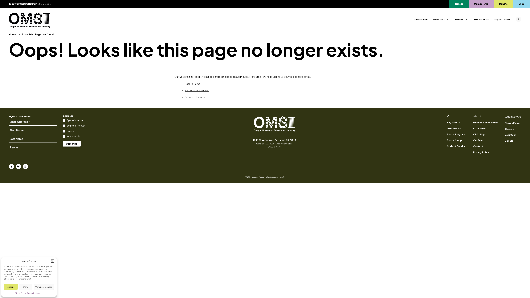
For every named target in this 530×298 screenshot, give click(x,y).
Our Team (478, 140)
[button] (52, 261)
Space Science (75, 120)
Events (70, 131)
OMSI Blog (479, 134)
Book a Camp (454, 140)
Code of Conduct (457, 146)
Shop (522, 3)
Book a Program (456, 134)
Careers (509, 128)
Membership (481, 3)
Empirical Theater (76, 125)
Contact (478, 146)
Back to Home (192, 83)
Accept (10, 286)
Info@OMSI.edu (286, 144)
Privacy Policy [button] (20, 293)
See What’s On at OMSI (197, 90)
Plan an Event (512, 123)
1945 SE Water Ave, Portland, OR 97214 (274, 140)
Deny (25, 286)
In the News (479, 128)
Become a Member (195, 97)
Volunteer (510, 134)
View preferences (43, 286)
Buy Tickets (453, 122)
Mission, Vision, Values (485, 122)
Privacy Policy (481, 152)
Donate (503, 3)
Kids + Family (73, 136)
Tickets (460, 3)
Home (12, 34)
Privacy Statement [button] (34, 293)
